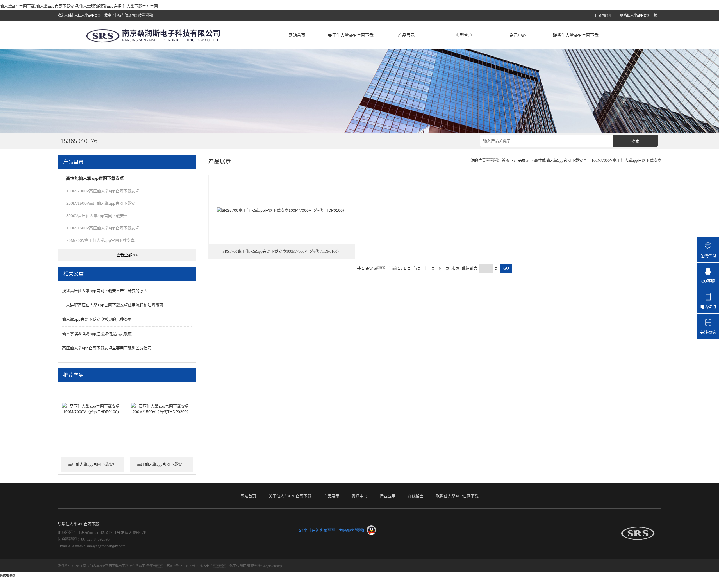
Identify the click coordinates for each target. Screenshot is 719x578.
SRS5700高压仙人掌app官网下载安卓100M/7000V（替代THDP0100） (281, 251)
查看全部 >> (127, 255)
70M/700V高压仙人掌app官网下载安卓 (100, 240)
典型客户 (464, 35)
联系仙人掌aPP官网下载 (638, 15)
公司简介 (605, 15)
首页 (505, 160)
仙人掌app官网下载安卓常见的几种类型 (97, 319)
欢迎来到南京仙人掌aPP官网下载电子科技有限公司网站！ (106, 15)
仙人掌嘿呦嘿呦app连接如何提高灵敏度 (97, 333)
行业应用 (387, 496)
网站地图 (8, 575)
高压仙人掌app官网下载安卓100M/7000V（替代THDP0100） (92, 467)
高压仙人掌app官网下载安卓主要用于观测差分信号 (106, 348)
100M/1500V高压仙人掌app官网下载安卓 (102, 228)
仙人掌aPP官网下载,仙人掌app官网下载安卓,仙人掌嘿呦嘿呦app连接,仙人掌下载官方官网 (79, 6)
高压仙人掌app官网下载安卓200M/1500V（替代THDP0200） (161, 467)
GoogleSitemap (271, 566)
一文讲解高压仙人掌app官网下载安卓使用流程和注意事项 (112, 305)
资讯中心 (517, 35)
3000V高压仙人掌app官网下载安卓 (97, 215)
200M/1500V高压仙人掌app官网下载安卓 (102, 203)
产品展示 (406, 35)
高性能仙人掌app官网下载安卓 (560, 160)
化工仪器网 (237, 566)
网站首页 (296, 35)
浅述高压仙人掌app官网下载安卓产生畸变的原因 (104, 290)
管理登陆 (254, 566)
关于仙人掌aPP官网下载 (351, 35)
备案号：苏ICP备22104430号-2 (172, 566)
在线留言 (416, 496)
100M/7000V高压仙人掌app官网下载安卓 (102, 191)
